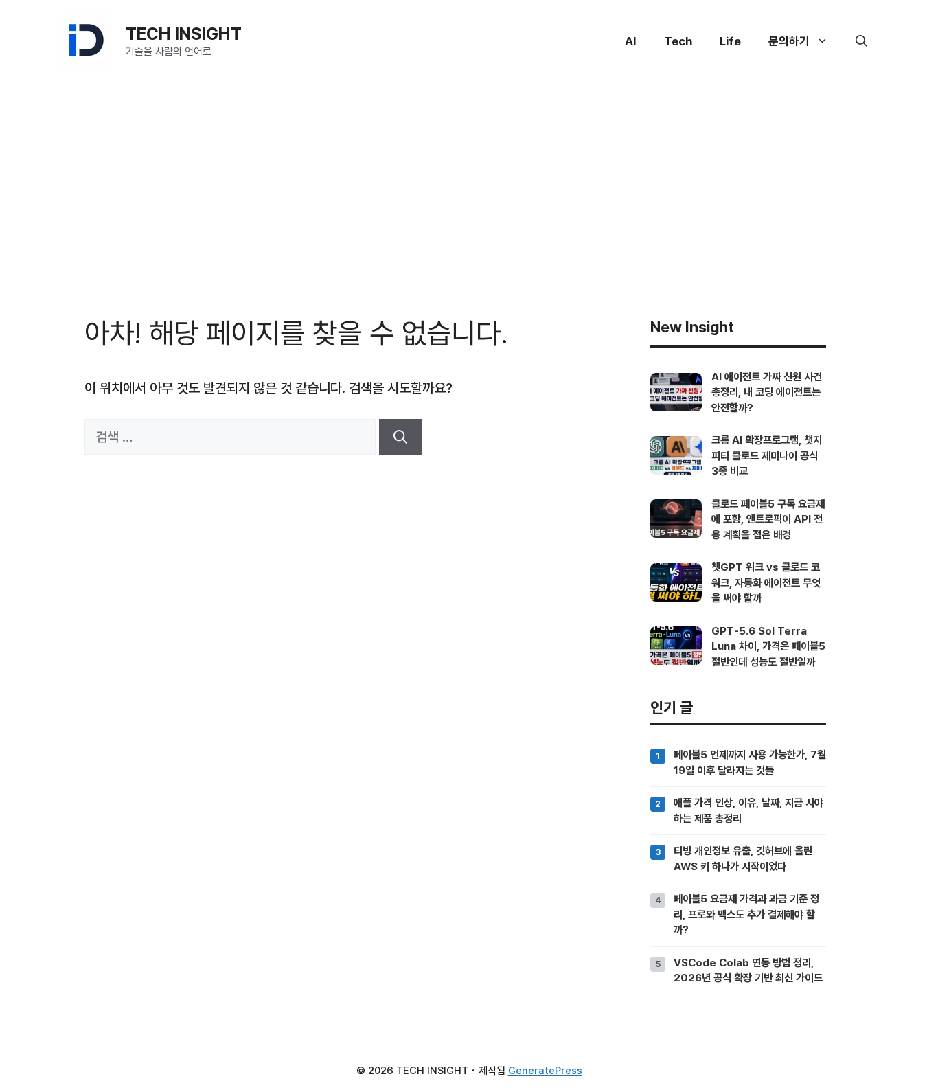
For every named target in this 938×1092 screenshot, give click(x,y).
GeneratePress (545, 1071)
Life (730, 41)
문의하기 (789, 41)
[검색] (400, 437)
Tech (678, 41)
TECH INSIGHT (184, 33)
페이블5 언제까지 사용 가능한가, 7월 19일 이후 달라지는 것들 (750, 762)
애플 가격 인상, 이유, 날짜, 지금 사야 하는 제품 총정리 (748, 810)
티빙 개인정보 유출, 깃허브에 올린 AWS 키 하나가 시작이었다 (743, 858)
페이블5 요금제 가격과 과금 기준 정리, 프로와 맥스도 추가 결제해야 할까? (746, 914)
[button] (861, 41)
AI (631, 41)
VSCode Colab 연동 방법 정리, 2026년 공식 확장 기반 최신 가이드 (748, 970)
